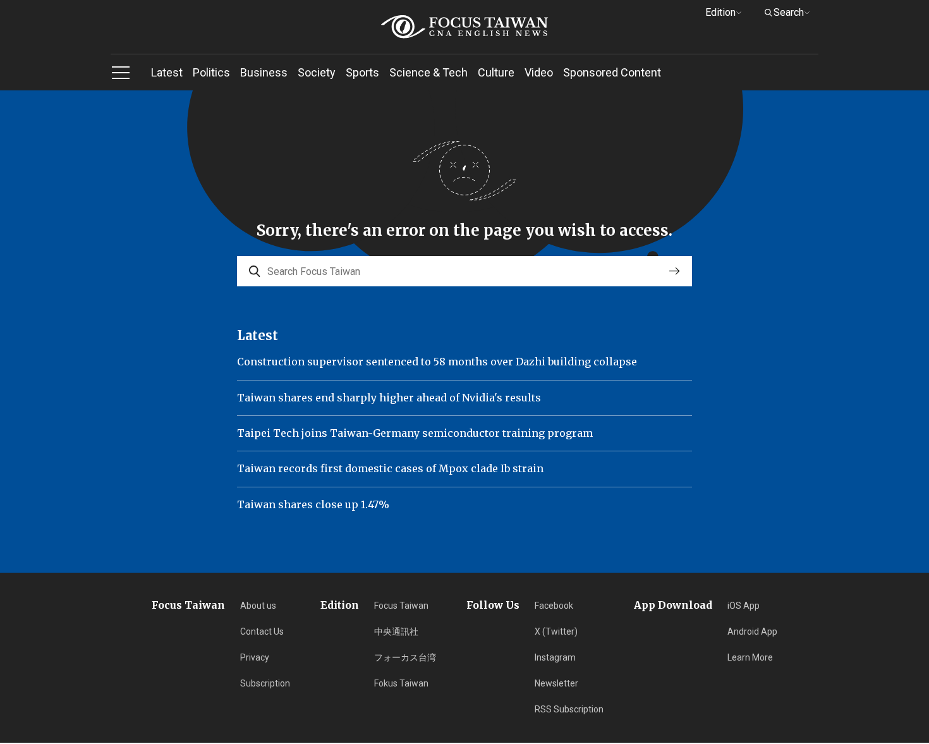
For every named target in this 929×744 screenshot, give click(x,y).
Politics (211, 72)
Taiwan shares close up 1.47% (313, 504)
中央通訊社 (396, 631)
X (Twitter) (556, 631)
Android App (752, 631)
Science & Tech (428, 72)
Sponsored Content (612, 72)
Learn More (750, 657)
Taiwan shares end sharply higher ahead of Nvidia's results (389, 397)
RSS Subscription (569, 709)
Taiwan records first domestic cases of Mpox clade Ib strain (390, 468)
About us (258, 606)
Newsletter (556, 683)
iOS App (743, 606)
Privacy (254, 657)
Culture (496, 72)
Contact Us (262, 631)
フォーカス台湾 (405, 657)
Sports (362, 72)
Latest (167, 72)
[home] (464, 27)
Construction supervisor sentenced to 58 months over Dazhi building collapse (437, 361)
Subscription (265, 683)
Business (264, 72)
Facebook (554, 606)
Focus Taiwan (401, 606)
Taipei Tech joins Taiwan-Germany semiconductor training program (415, 433)
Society (317, 72)
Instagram (555, 657)
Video (539, 72)
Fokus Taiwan (401, 683)
